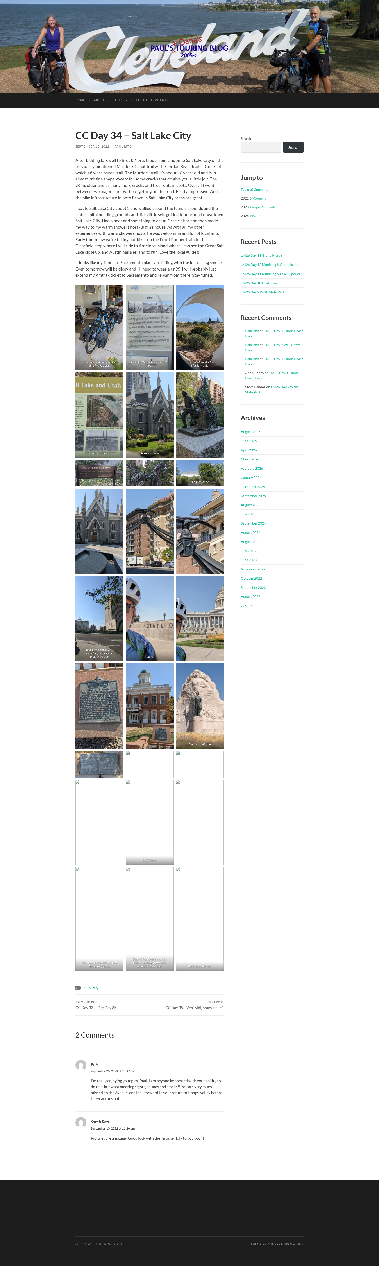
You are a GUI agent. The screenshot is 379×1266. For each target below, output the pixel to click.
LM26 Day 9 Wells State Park (263, 292)
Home (80, 100)
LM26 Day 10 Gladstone (259, 283)
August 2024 (250, 532)
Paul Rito (123, 146)
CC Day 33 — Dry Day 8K (96, 1005)
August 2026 (250, 432)
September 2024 (253, 523)
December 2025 (253, 486)
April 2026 (249, 450)
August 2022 (250, 596)
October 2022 (251, 578)
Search (246, 138)
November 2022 (253, 569)
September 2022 (253, 587)
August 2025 (250, 505)
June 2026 (249, 441)
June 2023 (249, 560)
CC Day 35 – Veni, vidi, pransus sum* (194, 1005)
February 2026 (252, 468)
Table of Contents (152, 100)
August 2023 (250, 541)
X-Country (90, 988)
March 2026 (250, 459)
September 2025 (253, 496)
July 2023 (248, 550)
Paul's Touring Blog (105, 1244)
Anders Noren (280, 1244)
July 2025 (248, 514)
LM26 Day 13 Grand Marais (262, 255)
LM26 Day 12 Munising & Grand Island (270, 264)
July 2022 (248, 605)
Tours (118, 100)
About (99, 100)
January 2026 (251, 477)
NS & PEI (257, 216)
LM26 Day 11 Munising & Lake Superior (270, 274)
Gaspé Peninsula (262, 207)
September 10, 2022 (92, 146)
